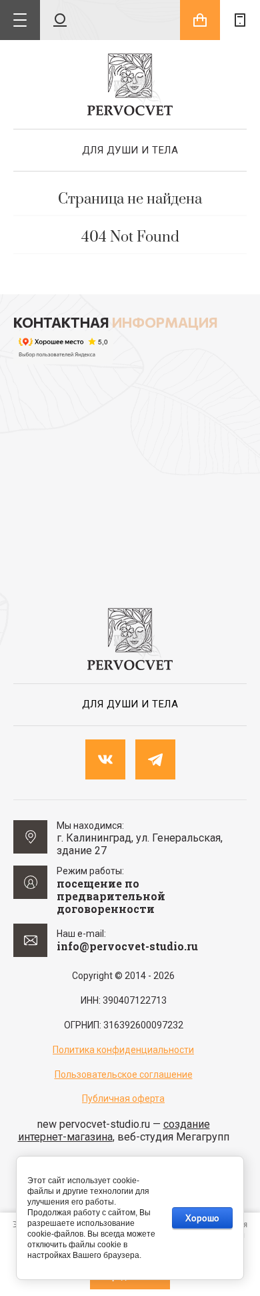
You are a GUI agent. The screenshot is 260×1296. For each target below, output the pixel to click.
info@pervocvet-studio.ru (127, 946)
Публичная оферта (123, 1098)
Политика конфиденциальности (123, 1049)
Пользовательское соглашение (124, 1074)
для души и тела (130, 150)
